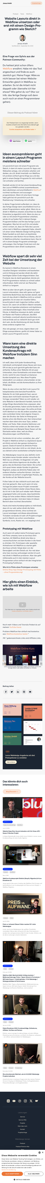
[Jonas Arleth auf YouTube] (14, 1101)
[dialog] (22, 1166)
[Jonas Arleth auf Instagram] (25, 1101)
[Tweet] (11, 691)
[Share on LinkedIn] (18, 691)
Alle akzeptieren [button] (12, 1174)
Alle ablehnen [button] (33, 1174)
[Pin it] (24, 691)
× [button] (42, 1152)
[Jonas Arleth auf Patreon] (19, 1101)
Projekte (22, 1123)
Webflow (7, 68)
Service (22, 1117)
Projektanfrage (22, 1132)
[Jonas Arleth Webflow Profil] (36, 1101)
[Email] (30, 691)
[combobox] (39, 1152)
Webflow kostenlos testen (17, 634)
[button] (22, 1179)
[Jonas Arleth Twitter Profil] (31, 1101)
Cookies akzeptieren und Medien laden (21, 129)
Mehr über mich (22, 1126)
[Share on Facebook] (5, 691)
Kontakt (22, 1129)
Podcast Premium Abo (22, 1146)
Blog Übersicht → (12, 791)
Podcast (22, 1143)
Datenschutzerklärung (9, 1170)
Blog (22, 1149)
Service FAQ (22, 1120)
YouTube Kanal (15, 627)
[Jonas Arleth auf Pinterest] (8, 1101)
